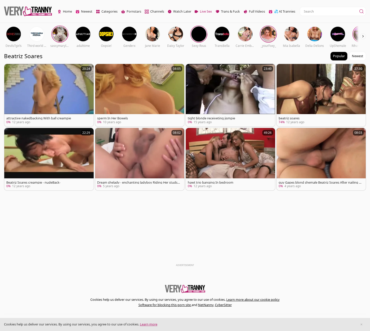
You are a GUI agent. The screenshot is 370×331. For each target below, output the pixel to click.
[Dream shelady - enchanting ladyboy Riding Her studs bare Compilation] (139, 159)
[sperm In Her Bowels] (139, 95)
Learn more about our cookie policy (253, 299)
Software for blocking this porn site (165, 305)
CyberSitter (223, 305)
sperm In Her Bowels (112, 118)
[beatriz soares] (321, 95)
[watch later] (10, 70)
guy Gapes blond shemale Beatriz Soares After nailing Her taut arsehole (320, 182)
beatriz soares (289, 118)
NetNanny (205, 305)
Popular (339, 56)
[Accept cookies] (361, 324)
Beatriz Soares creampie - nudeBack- (33, 182)
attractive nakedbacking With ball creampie (38, 118)
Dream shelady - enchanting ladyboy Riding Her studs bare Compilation (138, 182)
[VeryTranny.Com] (28, 11)
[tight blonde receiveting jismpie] (230, 95)
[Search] (361, 11)
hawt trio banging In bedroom (210, 182)
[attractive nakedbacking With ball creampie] (49, 95)
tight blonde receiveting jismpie (211, 118)
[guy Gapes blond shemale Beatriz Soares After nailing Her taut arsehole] (321, 159)
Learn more (148, 324)
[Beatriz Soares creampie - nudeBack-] (49, 159)
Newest (357, 56)
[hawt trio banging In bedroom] (230, 159)
